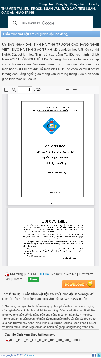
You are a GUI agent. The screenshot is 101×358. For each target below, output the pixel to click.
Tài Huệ (43, 274)
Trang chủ (46, 4)
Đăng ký (62, 4)
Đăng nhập (77, 4)
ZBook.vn (30, 355)
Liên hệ (94, 4)
